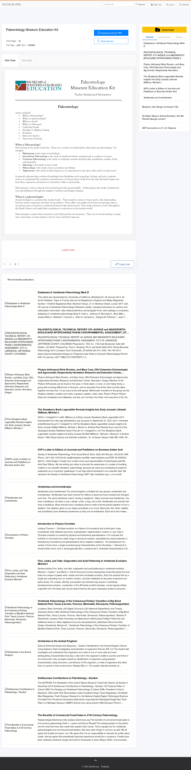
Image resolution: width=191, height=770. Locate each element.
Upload (185, 4)
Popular (179, 37)
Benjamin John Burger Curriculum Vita (160, 106)
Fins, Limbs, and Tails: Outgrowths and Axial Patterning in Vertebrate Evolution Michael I (82, 562)
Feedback (105, 767)
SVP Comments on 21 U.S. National (159, 127)
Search (141, 4)
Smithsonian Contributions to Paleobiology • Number (68, 678)
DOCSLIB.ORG (11, 4)
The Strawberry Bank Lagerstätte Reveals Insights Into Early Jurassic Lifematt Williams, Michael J (82, 411)
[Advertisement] (95, 17)
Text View (27, 60)
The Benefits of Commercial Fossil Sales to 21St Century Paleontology (77, 715)
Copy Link (124, 264)
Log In (171, 4)
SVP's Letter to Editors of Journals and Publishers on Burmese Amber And (80, 449)
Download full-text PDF (111, 32)
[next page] (18, 264)
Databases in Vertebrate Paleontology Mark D (63, 292)
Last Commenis (164, 37)
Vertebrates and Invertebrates (54, 486)
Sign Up (157, 4)
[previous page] (4, 264)
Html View (10, 60)
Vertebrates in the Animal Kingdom (57, 641)
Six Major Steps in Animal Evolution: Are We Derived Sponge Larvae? (163, 117)
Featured (149, 37)
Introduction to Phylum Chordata (56, 523)
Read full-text (107, 41)
